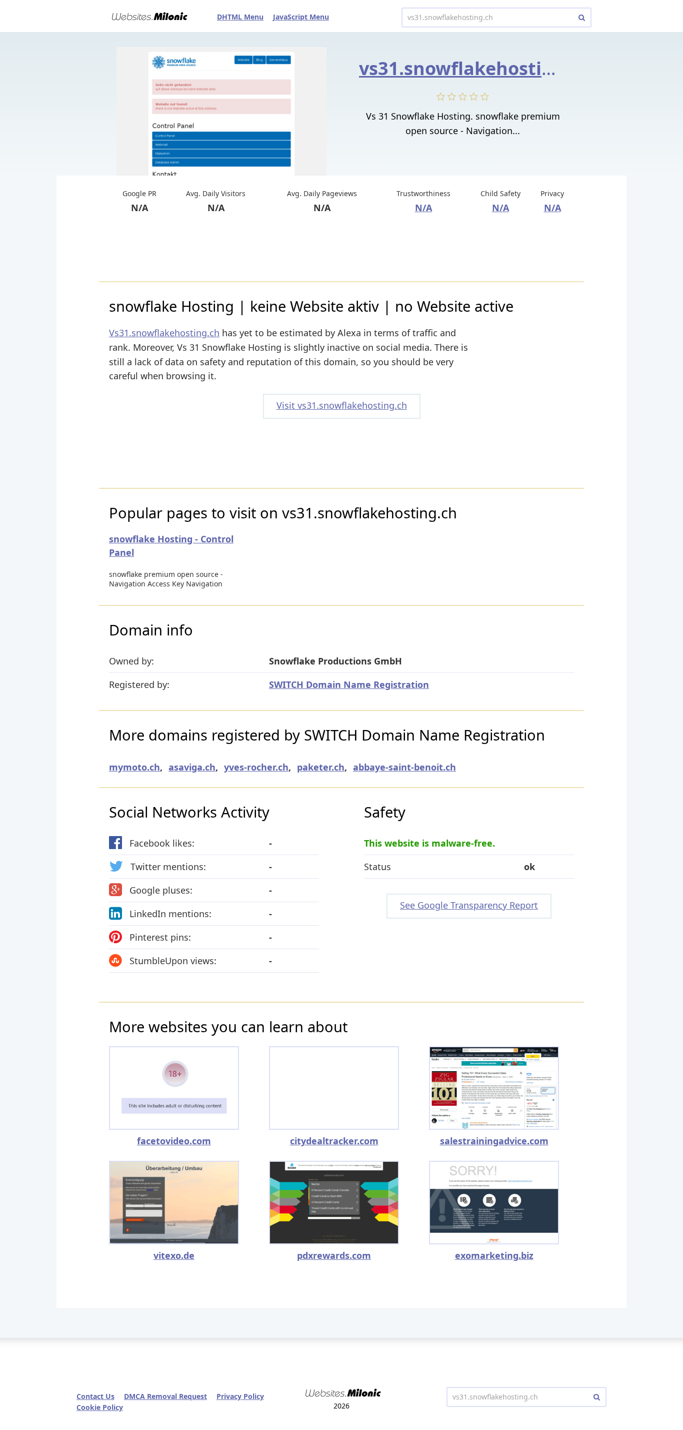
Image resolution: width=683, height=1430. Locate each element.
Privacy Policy (240, 1396)
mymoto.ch (134, 767)
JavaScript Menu (301, 17)
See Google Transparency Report (469, 905)
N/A (423, 208)
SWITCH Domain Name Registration (349, 684)
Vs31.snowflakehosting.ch (164, 333)
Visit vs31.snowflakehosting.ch (341, 405)
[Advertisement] (341, 248)
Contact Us (95, 1396)
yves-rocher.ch (256, 767)
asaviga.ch (192, 767)
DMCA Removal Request (165, 1396)
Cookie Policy (99, 1407)
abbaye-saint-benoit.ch (404, 767)
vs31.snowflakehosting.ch (475, 68)
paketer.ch (320, 767)
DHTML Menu (240, 17)
